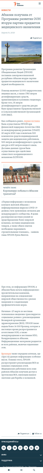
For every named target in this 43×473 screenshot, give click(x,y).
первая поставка (32, 121)
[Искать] (34, 470)
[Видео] (9, 470)
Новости (6, 10)
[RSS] (31, 448)
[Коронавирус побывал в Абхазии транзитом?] (21, 174)
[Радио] (21, 470)
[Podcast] (37, 448)
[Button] (36, 38)
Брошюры (6, 354)
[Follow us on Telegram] (26, 448)
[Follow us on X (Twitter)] (9, 448)
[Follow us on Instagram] (20, 448)
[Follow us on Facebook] (3, 448)
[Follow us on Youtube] (15, 448)
